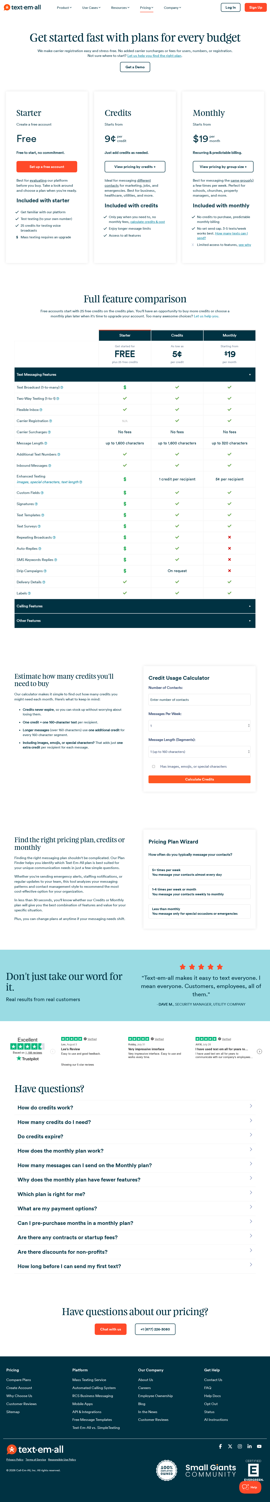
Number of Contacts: (165, 687)
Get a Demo (135, 67)
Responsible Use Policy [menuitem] (62, 1459)
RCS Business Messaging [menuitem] (92, 1395)
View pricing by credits (135, 166)
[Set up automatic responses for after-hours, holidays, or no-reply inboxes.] (39, 548)
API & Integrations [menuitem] (86, 1411)
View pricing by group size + (223, 166)
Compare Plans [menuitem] (18, 1379)
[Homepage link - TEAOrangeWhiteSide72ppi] (34, 1452)
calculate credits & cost (147, 222)
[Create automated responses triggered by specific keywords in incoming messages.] (55, 560)
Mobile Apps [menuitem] (82, 1403)
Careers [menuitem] (144, 1387)
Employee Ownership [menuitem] (155, 1395)
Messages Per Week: (165, 713)
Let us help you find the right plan (154, 55)
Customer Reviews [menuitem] (21, 1403)
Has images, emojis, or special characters (193, 766)
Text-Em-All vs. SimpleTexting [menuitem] (96, 1427)
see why (245, 245)
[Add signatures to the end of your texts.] (36, 504)
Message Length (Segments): (172, 739)
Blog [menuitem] (141, 1403)
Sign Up (255, 7)
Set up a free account (47, 166)
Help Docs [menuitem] (212, 1395)
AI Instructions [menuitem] (216, 1419)
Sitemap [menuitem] (13, 1411)
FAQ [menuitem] (207, 1387)
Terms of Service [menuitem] (36, 1459)
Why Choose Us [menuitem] (19, 1395)
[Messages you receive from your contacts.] (49, 465)
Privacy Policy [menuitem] (14, 1459)
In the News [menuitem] (147, 1411)
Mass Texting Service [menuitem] (89, 1379)
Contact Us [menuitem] (213, 1379)
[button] (221, 1447)
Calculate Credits (199, 779)
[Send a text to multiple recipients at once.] (61, 387)
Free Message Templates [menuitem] (92, 1419)
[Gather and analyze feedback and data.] (39, 526)
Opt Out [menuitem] (211, 1403)
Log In (230, 7)
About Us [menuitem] (145, 1379)
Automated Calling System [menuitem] (94, 1387)
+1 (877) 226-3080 (155, 1329)
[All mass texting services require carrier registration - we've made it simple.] (50, 421)
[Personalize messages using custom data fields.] (42, 493)
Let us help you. (206, 316)
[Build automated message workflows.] (45, 571)
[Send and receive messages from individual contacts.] (57, 398)
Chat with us (110, 1329)
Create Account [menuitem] (19, 1387)
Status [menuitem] (209, 1411)
